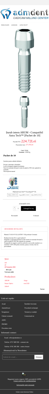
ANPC (4, 320)
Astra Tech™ (24, 25)
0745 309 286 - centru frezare (19, 346)
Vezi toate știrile (9, 272)
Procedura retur (7, 328)
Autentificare (6, 308)
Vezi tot (42, 289)
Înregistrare (5, 312)
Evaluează (36, 215)
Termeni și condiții (30, 312)
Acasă (3, 304)
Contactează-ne (29, 316)
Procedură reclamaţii (31, 308)
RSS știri (8, 270)
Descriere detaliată (13, 229)
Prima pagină (5, 25)
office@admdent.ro (15, 338)
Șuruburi (14, 25)
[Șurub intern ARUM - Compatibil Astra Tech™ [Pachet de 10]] (24, 92)
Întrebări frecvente (30, 304)
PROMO (4, 324)
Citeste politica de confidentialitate (25, 381)
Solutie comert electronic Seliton (24, 392)
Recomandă (14, 215)
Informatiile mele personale (25, 385)
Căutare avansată (7, 316)
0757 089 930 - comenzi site (19, 342)
